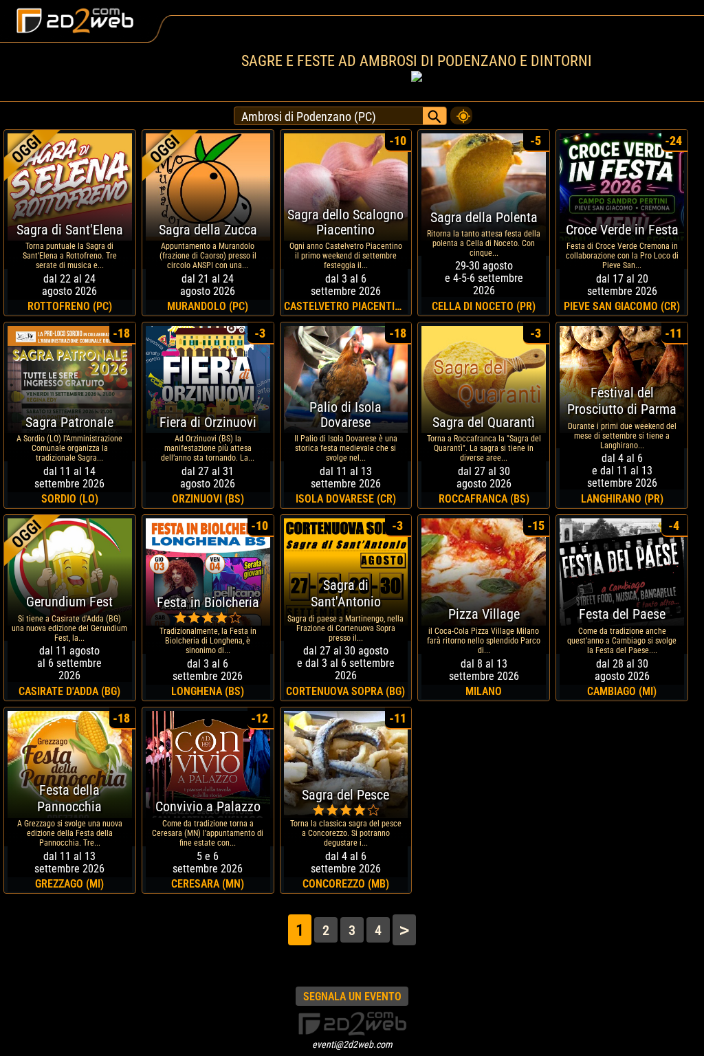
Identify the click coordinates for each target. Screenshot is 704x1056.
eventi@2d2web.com (352, 1044)
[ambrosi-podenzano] (461, 112)
